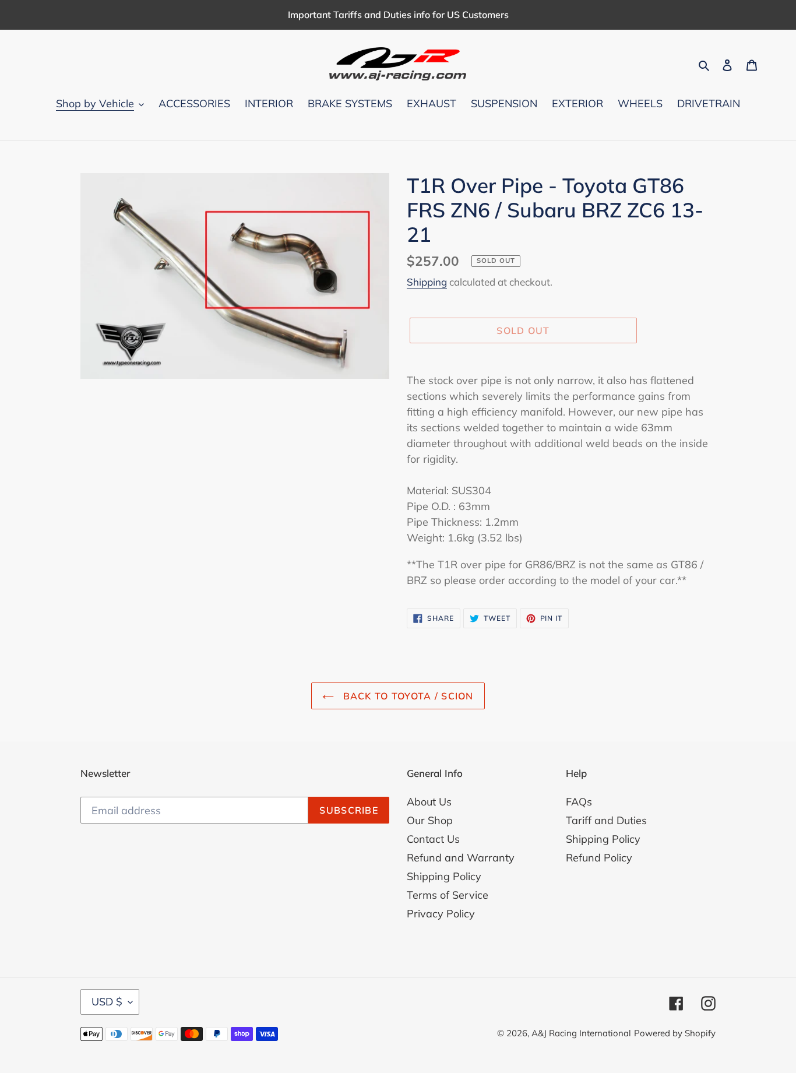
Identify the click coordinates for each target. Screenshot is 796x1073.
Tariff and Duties (606, 820)
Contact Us (433, 839)
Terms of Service (447, 895)
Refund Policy (599, 857)
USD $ (106, 1001)
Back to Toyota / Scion (406, 696)
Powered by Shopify (675, 1033)
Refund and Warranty (461, 857)
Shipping (427, 282)
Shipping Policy (444, 876)
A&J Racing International (581, 1033)
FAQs (579, 801)
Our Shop (430, 820)
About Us (429, 801)
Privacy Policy (441, 913)
